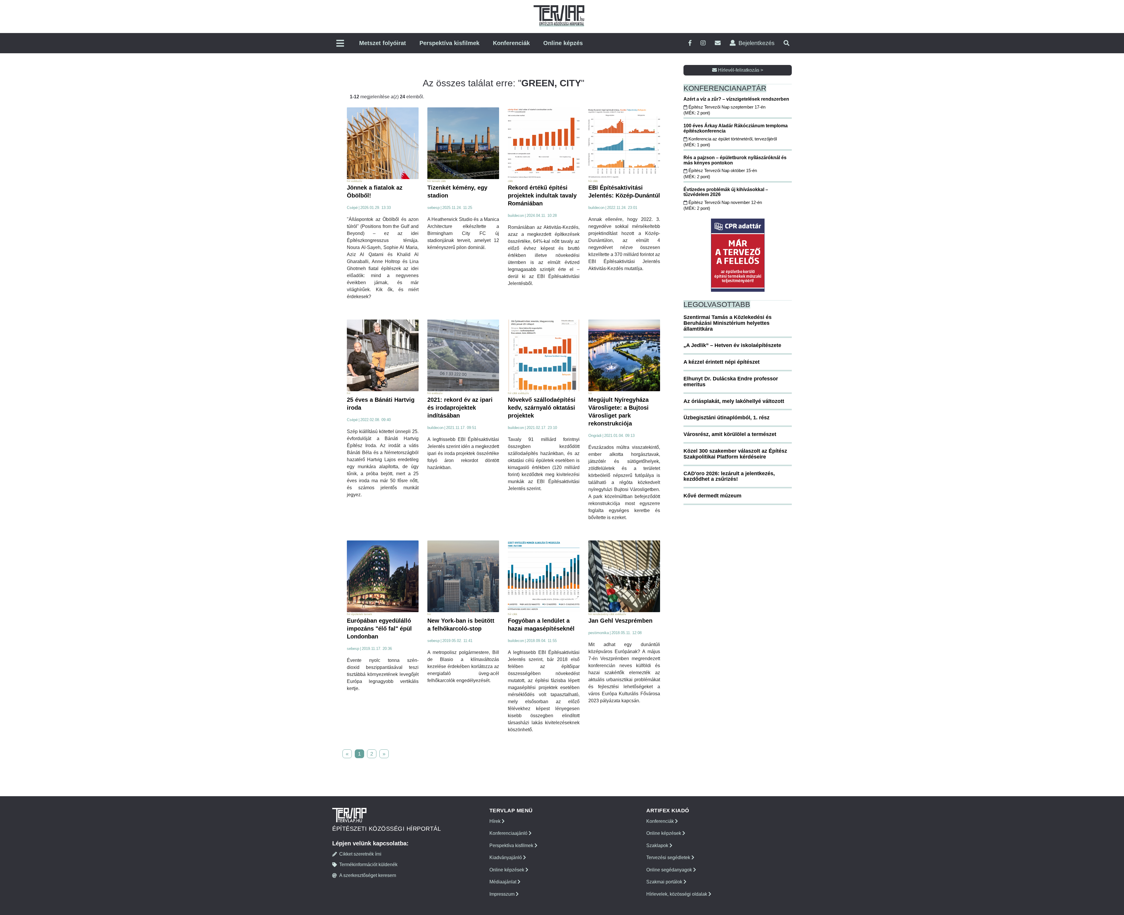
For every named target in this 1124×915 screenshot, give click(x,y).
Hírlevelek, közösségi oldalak (677, 894)
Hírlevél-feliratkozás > (740, 70)
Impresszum (502, 894)
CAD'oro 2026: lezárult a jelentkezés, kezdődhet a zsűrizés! (729, 476)
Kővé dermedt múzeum (712, 496)
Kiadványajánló (506, 857)
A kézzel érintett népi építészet (721, 362)
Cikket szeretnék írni (360, 854)
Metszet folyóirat (382, 43)
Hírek (495, 821)
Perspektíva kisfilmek (449, 43)
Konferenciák (511, 43)
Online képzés (563, 43)
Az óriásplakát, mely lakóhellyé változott (733, 401)
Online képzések (507, 869)
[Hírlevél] (717, 43)
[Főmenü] (340, 44)
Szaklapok (657, 845)
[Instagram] (703, 43)
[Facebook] (690, 43)
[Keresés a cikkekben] (786, 43)
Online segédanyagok (669, 869)
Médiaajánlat (503, 881)
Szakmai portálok (664, 881)
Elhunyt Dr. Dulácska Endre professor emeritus (730, 381)
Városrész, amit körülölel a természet (729, 434)
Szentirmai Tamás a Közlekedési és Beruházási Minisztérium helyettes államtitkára (727, 323)
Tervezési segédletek (668, 857)
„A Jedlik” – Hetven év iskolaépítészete (732, 345)
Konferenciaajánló (509, 833)
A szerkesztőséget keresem (367, 875)
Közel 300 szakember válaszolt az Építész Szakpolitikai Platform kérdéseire (735, 454)
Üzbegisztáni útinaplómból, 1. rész (726, 417)
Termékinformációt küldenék (368, 864)
